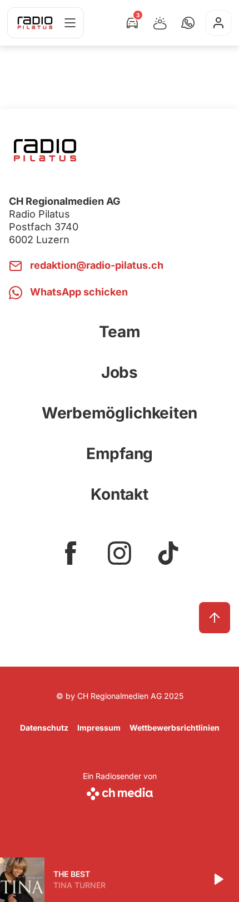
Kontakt (119, 494)
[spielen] (218, 880)
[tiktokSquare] (168, 553)
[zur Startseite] (35, 23)
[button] (188, 23)
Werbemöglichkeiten (119, 412)
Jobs (119, 372)
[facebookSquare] (70, 553)
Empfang (119, 453)
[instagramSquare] (119, 553)
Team (120, 331)
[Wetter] (160, 23)
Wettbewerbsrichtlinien (175, 727)
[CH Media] (120, 791)
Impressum (99, 727)
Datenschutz (44, 727)
